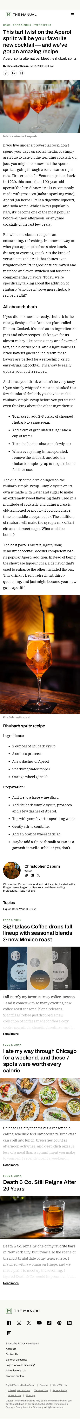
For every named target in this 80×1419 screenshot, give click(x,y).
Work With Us (60, 1385)
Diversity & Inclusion (19, 1390)
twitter (38, 875)
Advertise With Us (16, 1370)
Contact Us (12, 1354)
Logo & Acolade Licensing (20, 1365)
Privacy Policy (60, 1390)
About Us (11, 1349)
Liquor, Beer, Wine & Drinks (19, 909)
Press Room (14, 1395)
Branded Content (15, 1376)
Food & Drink (12, 920)
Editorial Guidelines (16, 1359)
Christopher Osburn (18, 66)
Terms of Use (41, 1390)
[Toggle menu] (72, 14)
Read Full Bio (27, 891)
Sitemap (30, 1395)
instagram (26, 875)
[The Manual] (21, 14)
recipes (9, 295)
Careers (44, 1385)
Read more (11, 1033)
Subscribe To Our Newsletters (22, 1343)
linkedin (32, 875)
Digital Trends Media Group (20, 1385)
